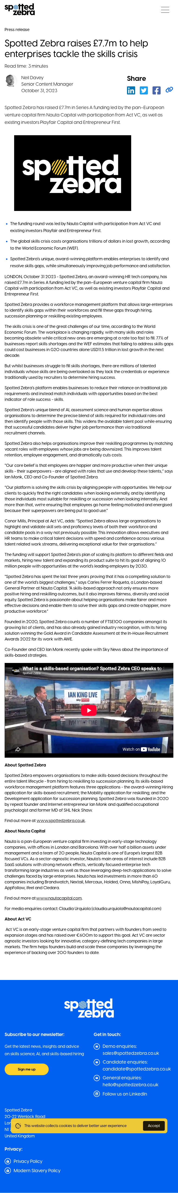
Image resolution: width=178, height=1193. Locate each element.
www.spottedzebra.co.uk (61, 820)
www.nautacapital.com (59, 898)
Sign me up (26, 1069)
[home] (20, 9)
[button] (165, 10)
